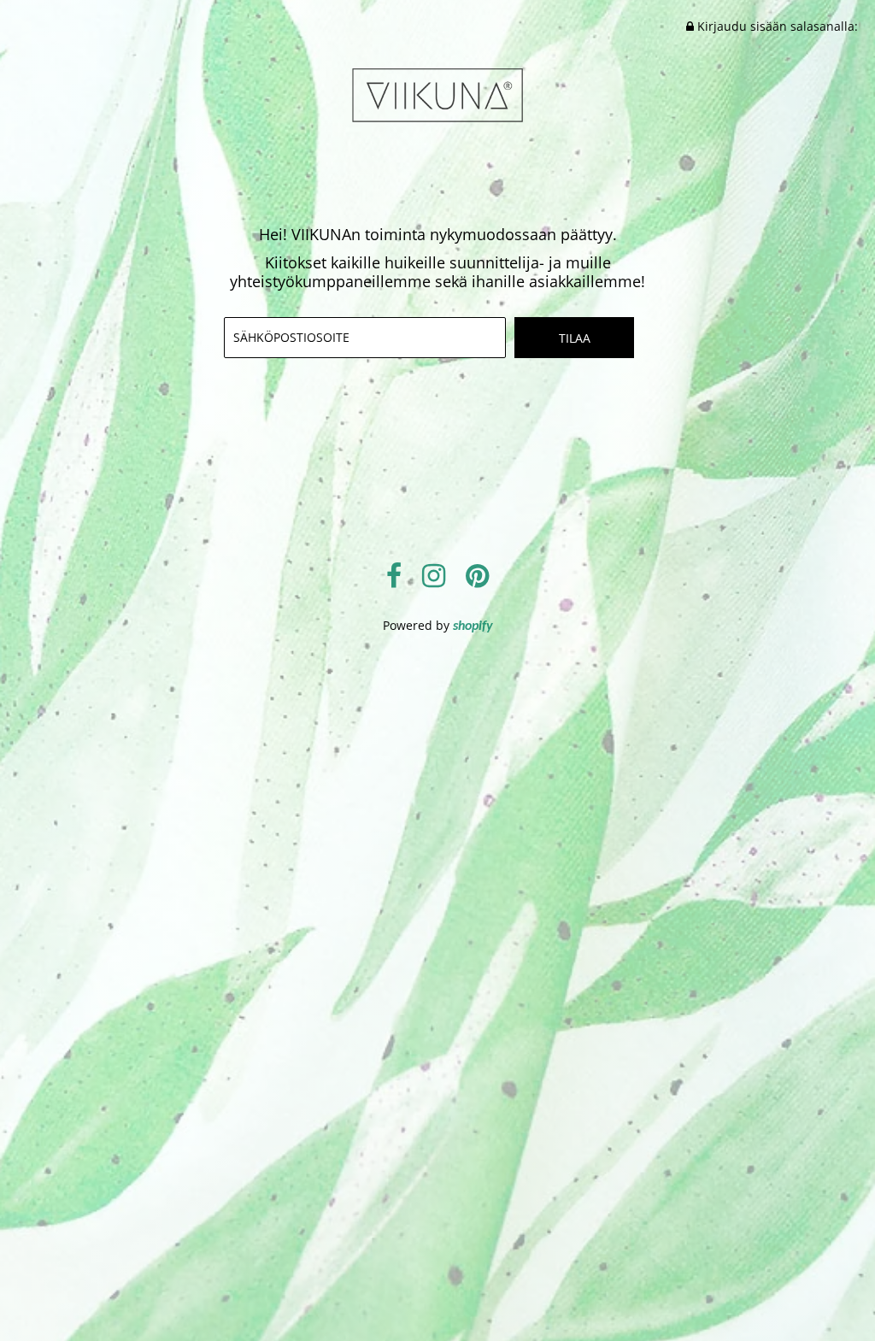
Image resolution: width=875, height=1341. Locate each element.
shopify (473, 626)
